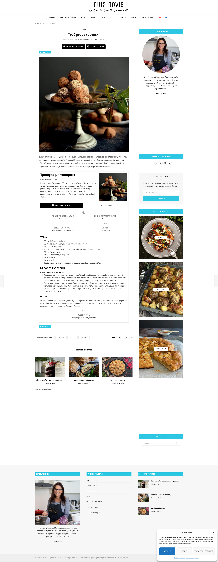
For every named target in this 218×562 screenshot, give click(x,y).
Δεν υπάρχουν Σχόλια (82, 39)
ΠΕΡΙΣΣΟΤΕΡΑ (161, 93)
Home (37, 23)
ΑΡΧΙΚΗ (52, 17)
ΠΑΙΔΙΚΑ (72, 337)
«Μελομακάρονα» (117, 380)
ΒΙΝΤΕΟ (134, 17)
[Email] (24, 70)
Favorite (46, 52)
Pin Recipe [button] (107, 205)
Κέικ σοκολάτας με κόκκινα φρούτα (50, 380)
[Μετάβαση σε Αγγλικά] (160, 16)
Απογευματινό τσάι (44, 337)
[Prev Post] (2, 281)
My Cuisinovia (88, 17)
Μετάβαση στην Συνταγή (74, 46)
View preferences (203, 551)
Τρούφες (84, 337)
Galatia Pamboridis (99, 39)
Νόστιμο (61, 337)
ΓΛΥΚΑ (84, 29)
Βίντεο (89, 496)
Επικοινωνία (91, 491)
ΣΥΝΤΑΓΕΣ (104, 17)
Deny (184, 551)
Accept (167, 551)
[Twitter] (24, 58)
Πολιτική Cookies (179, 558)
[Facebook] (24, 53)
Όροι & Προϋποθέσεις (94, 502)
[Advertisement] (161, 126)
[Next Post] (216, 281)
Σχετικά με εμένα (92, 485)
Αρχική (89, 480)
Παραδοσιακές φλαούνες (84, 380)
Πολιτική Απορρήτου (192, 558)
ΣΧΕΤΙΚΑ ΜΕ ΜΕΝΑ (68, 17)
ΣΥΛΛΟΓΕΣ (119, 17)
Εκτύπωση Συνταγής (97, 46)
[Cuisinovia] (109, 7)
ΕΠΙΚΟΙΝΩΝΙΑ (148, 17)
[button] (213, 532)
